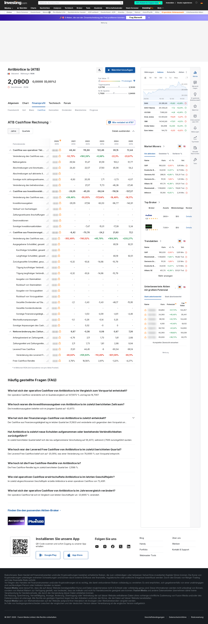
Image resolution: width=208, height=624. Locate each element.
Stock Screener (132, 8)
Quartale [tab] (26, 131)
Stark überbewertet (173, 297)
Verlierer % (177, 154)
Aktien (9, 12)
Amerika (121, 12)
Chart (25, 103)
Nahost (137, 12)
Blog (142, 538)
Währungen (149, 72)
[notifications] (196, 2)
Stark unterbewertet (152, 297)
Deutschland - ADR (108, 12)
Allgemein (13, 103)
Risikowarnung (197, 617)
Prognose (94, 110)
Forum (67, 103)
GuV (24, 110)
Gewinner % (164, 154)
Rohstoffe (171, 72)
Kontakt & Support (180, 549)
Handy (143, 544)
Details (189, 216)
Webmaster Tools (148, 555)
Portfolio (144, 549)
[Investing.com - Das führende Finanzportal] (16, 3)
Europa (129, 12)
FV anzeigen (127, 81)
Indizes (160, 72)
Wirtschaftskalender (114, 8)
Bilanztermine (80, 110)
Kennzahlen (54, 110)
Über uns (176, 538)
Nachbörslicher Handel (77, 12)
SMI (145, 121)
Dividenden (67, 110)
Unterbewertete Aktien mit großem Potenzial (157, 288)
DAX (146, 103)
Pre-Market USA (59, 12)
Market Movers (152, 146)
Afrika (157, 12)
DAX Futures (149, 108)
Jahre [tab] (13, 131)
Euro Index (148, 130)
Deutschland (35, 12)
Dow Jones (149, 117)
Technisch (54, 103)
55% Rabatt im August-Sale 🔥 (148, 3)
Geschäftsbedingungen (154, 617)
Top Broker (150, 202)
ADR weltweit (93, 12)
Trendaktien (151, 241)
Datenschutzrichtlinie (177, 617)
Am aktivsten (149, 154)
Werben (176, 544)
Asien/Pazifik (148, 12)
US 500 (147, 112)
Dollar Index (149, 126)
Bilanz (31, 110)
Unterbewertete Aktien (194, 12)
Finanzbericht (13, 110)
